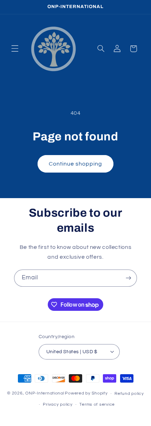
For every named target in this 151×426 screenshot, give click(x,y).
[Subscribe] (128, 278)
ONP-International (44, 394)
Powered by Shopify (86, 394)
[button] (15, 49)
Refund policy (129, 394)
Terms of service (97, 404)
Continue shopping (76, 164)
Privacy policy (57, 404)
